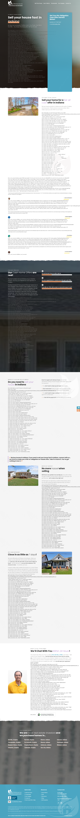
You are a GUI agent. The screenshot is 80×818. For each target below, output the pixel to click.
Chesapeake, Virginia (14, 742)
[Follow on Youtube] (61, 803)
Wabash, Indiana (62, 745)
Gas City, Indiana (46, 747)
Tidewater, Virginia (29, 747)
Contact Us (68, 3)
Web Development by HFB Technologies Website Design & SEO (33, 815)
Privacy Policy (68, 815)
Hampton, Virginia (13, 747)
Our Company (61, 3)
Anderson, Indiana (46, 745)
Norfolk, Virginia (29, 739)
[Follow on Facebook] (58, 803)
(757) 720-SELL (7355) (56, 24)
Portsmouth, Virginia (30, 742)
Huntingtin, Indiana (62, 742)
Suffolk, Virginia (13, 739)
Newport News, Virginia (15, 745)
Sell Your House (38, 3)
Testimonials (54, 3)
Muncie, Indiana (45, 742)
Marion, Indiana (45, 739)
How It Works (46, 3)
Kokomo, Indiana (62, 739)
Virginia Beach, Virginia (31, 745)
